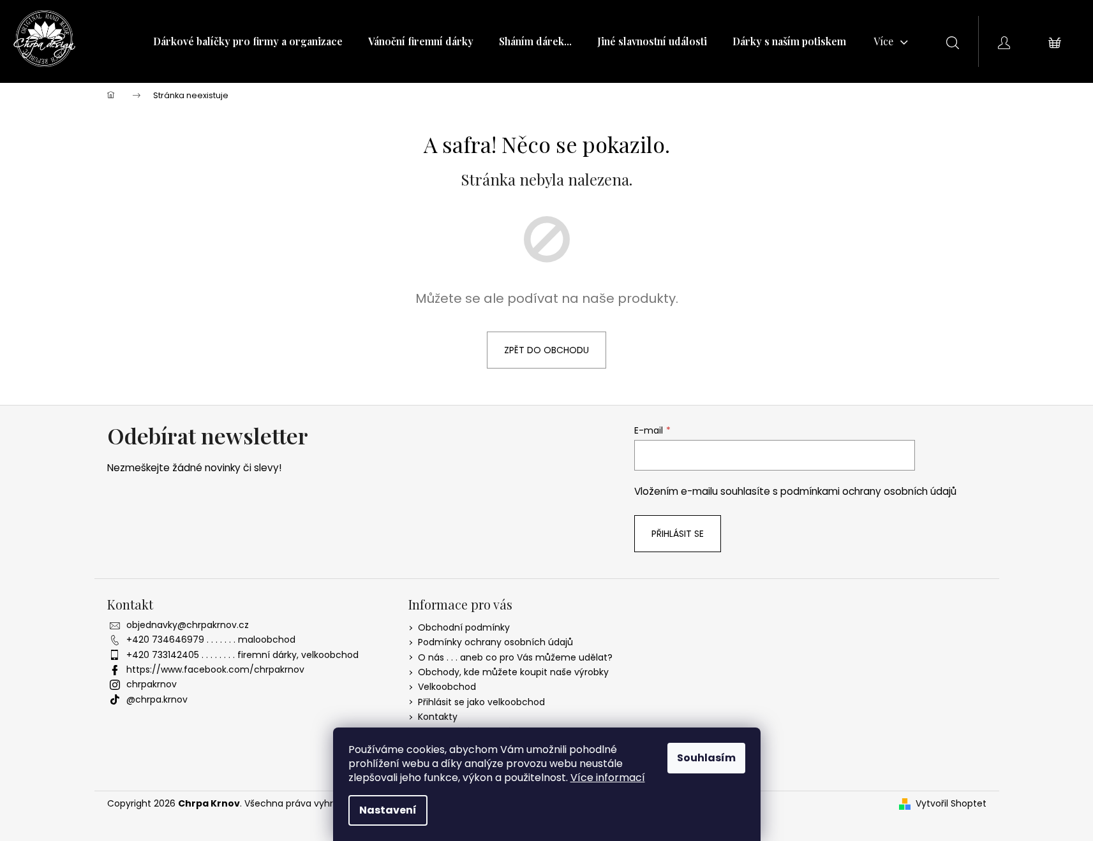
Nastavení (388, 810)
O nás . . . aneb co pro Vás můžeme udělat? (515, 657)
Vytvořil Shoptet (951, 804)
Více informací (607, 777)
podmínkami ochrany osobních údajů (868, 491)
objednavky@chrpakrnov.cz (187, 624)
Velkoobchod (447, 686)
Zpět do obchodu (546, 350)
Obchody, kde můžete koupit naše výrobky (513, 672)
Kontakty (437, 716)
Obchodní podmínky (464, 627)
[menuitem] (247, 41)
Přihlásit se (677, 533)
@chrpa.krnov (157, 699)
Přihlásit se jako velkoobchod (481, 702)
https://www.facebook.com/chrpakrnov (215, 669)
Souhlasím (706, 757)
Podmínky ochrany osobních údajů (495, 642)
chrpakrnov (151, 684)
